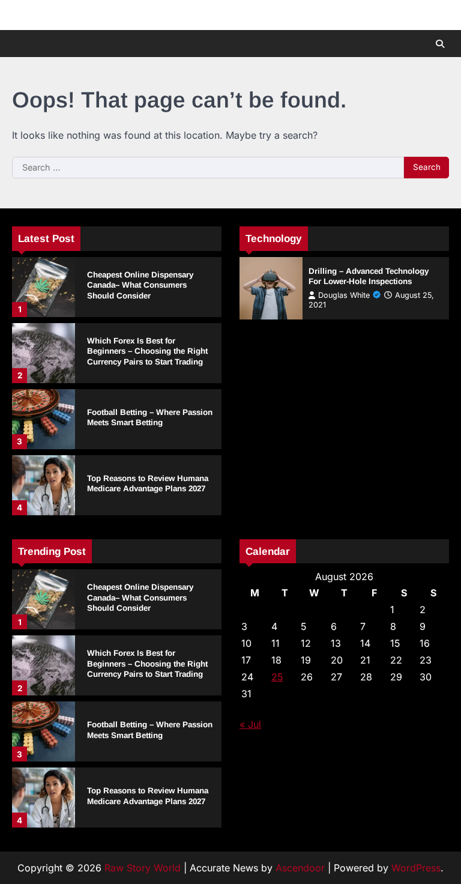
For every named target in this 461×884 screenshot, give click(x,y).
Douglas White (344, 295)
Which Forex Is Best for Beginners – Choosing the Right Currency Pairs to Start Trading (147, 351)
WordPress (416, 868)
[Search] (440, 44)
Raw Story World (142, 868)
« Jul (250, 724)
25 (277, 677)
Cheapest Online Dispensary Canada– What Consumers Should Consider (140, 285)
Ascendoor (300, 868)
